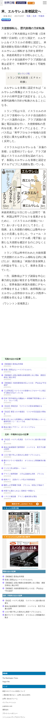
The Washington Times (10, 678)
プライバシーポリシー (10, 713)
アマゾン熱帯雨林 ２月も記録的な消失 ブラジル (24, 474)
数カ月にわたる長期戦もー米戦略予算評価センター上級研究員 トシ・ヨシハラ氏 (25, 420)
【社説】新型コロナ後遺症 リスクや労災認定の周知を (25, 413)
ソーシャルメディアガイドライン (13, 717)
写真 (29, 16)
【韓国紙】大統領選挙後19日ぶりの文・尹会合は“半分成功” (25, 384)
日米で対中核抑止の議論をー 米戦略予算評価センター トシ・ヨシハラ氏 (25, 399)
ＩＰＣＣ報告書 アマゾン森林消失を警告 (20, 496)
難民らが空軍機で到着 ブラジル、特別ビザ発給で (24, 485)
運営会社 (5, 710)
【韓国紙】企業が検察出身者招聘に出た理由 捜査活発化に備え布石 (25, 376)
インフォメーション (9, 702)
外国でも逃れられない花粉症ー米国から (19, 491)
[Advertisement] (24, 333)
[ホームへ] (15, 3)
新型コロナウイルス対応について (13, 691)
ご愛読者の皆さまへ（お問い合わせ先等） (16, 695)
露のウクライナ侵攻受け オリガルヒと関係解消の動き (25, 461)
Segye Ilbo (6, 681)
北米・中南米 (38, 16)
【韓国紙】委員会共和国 (13, 364)
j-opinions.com (7, 706)
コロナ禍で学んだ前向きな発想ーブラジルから (22, 455)
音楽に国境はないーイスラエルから (18, 370)
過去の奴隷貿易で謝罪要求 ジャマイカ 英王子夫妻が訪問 (25, 448)
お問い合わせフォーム (10, 699)
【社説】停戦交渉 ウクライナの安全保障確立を (23, 406)
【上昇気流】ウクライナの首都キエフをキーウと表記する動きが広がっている (25, 392)
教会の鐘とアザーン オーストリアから (19, 427)
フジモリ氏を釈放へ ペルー (15, 468)
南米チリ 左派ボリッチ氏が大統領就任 (19, 479)
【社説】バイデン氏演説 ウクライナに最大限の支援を (25, 440)
